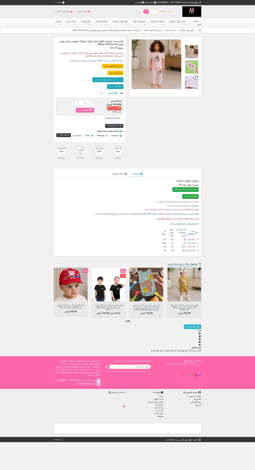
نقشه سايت (158, 413)
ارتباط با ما (159, 410)
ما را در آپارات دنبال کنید (196, 375)
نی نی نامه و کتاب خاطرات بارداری (108, 80)
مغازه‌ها (160, 416)
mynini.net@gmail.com (88, 383)
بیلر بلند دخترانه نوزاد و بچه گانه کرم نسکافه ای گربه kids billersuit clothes (71, 307)
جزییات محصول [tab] (119, 173)
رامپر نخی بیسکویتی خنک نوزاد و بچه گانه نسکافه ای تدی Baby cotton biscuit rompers (108, 307)
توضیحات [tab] (137, 173)
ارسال (161, 396)
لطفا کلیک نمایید (115, 73)
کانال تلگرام (150, 2)
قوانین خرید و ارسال (155, 402)
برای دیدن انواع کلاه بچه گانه (185, 189)
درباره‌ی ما (159, 404)
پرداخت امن (158, 407)
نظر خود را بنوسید (192, 326)
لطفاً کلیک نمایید (190, 196)
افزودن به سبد (85, 110)
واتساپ (139, 2)
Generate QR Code (114, 126)
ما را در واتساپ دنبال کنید (189, 375)
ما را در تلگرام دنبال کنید (199, 375)
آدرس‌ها (198, 404)
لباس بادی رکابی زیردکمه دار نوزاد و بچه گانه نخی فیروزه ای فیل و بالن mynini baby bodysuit (146, 307)
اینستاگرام (123, 406)
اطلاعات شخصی (195, 396)
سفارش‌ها (197, 399)
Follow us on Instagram (193, 375)
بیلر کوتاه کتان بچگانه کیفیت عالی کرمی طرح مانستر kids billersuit (184, 306)
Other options (64, 135)
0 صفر (111, 93)
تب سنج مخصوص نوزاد (113, 66)
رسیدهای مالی (195, 402)
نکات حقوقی (158, 399)
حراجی (60, 2)
